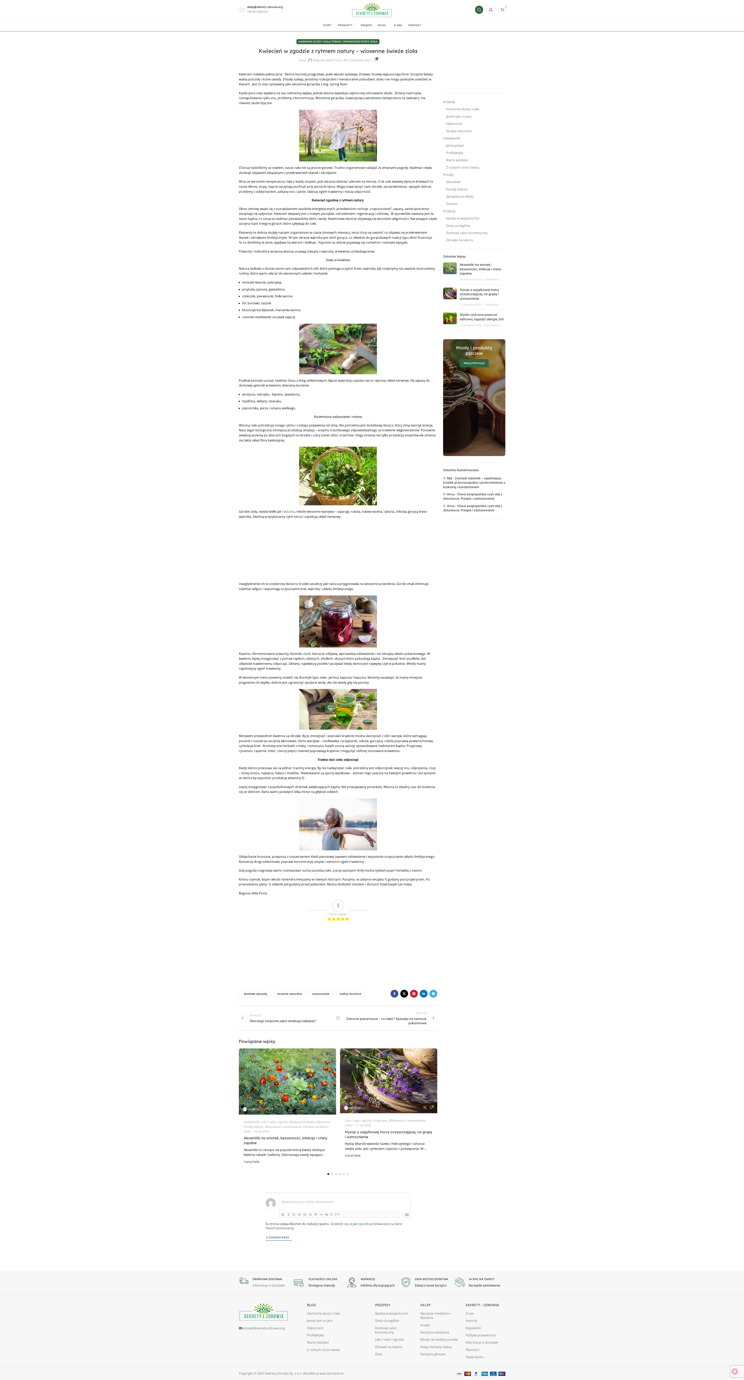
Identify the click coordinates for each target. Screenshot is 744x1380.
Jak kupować (455, 145)
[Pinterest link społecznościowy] (414, 994)
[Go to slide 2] (332, 1174)
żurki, (307, 654)
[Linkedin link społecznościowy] (424, 994)
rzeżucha (288, 511)
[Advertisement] (338, 550)
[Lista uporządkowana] (305, 1214)
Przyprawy (380, 1120)
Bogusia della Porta (327, 60)
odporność (323, 1122)
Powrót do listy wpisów (338, 1018)
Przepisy (449, 211)
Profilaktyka (454, 153)
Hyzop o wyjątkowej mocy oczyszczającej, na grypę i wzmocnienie (479, 294)
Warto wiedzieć (457, 160)
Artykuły (449, 102)
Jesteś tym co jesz (458, 116)
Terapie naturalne (459, 131)
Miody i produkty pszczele (439, 1339)
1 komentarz (491, 279)
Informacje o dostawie (482, 1342)
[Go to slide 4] (340, 1174)
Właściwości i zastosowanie (283, 1127)
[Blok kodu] (321, 1214)
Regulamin (473, 1328)
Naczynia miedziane (434, 1332)
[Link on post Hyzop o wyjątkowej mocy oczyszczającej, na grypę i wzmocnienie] (388, 1080)
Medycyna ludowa (302, 1122)
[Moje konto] (491, 10)
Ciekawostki (252, 1122)
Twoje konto (475, 1357)
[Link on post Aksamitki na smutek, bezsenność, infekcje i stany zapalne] (287, 1081)
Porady (336, 41)
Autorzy (471, 1320)
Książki (425, 1325)
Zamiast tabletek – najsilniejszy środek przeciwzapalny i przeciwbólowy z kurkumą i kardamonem (474, 482)
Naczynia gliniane (433, 1354)
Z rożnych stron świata (462, 167)
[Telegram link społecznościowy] (433, 994)
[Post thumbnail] (450, 272)
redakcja (253, 1109)
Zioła (374, 41)
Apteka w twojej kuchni (462, 218)
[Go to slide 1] (328, 1174)
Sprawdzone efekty (356, 41)
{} (331, 1214)
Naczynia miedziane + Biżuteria (436, 1315)
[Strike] (299, 1214)
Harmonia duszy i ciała (314, 41)
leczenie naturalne (290, 994)
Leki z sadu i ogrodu (274, 1122)
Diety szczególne (458, 226)
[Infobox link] (264, 1282)
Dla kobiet (453, 182)
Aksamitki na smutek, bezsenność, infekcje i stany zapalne (480, 269)
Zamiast (452, 204)
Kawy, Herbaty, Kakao (436, 1347)
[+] (337, 1214)
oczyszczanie (320, 994)
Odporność (454, 124)
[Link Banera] (474, 397)
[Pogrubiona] (283, 1214)
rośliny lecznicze (350, 994)
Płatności (472, 1350)
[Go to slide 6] (348, 1174)
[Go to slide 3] (336, 1174)
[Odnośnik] (326, 1214)
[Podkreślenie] (294, 1214)
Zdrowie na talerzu (315, 1127)
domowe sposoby (255, 994)
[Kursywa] (288, 1214)
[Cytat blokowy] (315, 1214)
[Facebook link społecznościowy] (394, 994)
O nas (470, 1313)
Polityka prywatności (481, 1335)
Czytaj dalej (251, 1161)
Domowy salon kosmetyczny (466, 233)
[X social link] (404, 994)
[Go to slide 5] (344, 1174)
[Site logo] (372, 9)
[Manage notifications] (735, 1371)
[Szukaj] (479, 10)
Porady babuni (253, 1127)
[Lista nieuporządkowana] (310, 1214)
